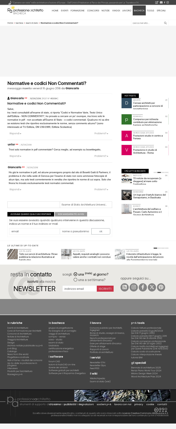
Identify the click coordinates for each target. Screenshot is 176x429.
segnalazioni (86, 404)
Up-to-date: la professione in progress (22, 364)
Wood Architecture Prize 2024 (146, 376)
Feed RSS (94, 368)
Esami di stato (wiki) (100, 381)
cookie (150, 404)
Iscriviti (105, 288)
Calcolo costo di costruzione (145, 351)
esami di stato (56, 342)
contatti (162, 404)
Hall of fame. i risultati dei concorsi (24, 360)
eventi (64, 10)
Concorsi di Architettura (19, 333)
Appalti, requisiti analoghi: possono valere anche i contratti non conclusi (92, 255)
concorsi (93, 10)
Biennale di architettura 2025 (146, 367)
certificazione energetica (61, 348)
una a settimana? (91, 279)
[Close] (2, 427)
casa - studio (55, 339)
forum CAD (54, 361)
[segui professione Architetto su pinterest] (161, 287)
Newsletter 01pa (98, 365)
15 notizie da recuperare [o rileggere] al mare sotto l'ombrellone (147, 181)
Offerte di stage (97, 346)
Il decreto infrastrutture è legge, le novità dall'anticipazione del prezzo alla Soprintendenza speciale (145, 257)
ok (100, 231)
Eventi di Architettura (17, 327)
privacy (138, 404)
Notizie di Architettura (18, 336)
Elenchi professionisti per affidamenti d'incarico (103, 339)
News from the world (17, 354)
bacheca (19, 13)
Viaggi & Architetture (17, 339)
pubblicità (70, 404)
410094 (53, 98)
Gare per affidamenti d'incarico (106, 343)
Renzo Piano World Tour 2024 (146, 370)
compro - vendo (57, 336)
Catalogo (12, 351)
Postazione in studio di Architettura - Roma (145, 151)
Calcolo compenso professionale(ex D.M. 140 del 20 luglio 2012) (148, 342)
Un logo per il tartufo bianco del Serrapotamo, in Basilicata (149, 196)
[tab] (155, 172)
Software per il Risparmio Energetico (67, 373)
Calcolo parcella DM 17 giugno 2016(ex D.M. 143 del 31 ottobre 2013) (149, 337)
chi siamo (55, 404)
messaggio (14, 88)
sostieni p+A (104, 404)
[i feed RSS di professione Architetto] (124, 287)
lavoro (126, 10)
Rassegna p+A (15, 374)
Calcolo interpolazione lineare (146, 354)
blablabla (54, 345)
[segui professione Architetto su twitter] (152, 287)
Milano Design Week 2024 (144, 373)
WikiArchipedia (97, 378)
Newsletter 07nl (97, 362)
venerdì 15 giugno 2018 (46, 88)
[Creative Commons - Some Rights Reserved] (88, 410)
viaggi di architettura (59, 333)
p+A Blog (12, 348)
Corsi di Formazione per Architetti (24, 330)
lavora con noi (122, 404)
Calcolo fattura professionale (146, 327)
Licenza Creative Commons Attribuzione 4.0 (145, 413)
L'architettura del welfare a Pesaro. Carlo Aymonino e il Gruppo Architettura (147, 212)
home (55, 10)
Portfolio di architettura (101, 352)
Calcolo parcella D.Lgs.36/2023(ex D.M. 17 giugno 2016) (147, 331)
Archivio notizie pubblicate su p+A (25, 345)
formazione (78, 10)
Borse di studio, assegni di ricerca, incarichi (107, 334)
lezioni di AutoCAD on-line (62, 364)
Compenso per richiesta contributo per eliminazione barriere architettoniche (147, 122)
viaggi (116, 10)
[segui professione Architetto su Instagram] (134, 287)
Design (11, 342)
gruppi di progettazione (61, 327)
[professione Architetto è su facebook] (143, 287)
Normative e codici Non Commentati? (36, 103)
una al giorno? (93, 273)
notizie (106, 10)
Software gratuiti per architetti (64, 370)
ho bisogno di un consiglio (62, 330)
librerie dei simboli (58, 367)
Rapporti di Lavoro (99, 349)
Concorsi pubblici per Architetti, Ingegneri (106, 329)
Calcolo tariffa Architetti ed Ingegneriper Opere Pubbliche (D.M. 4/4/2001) (149, 347)
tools (150, 10)
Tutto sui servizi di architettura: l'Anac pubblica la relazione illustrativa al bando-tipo (38, 257)
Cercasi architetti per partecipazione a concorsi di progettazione (148, 106)
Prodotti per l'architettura (19, 371)
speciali (161, 10)
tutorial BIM (136, 357)
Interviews (12, 368)
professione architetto (25, 10)
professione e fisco (58, 351)
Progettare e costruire (18, 357)
